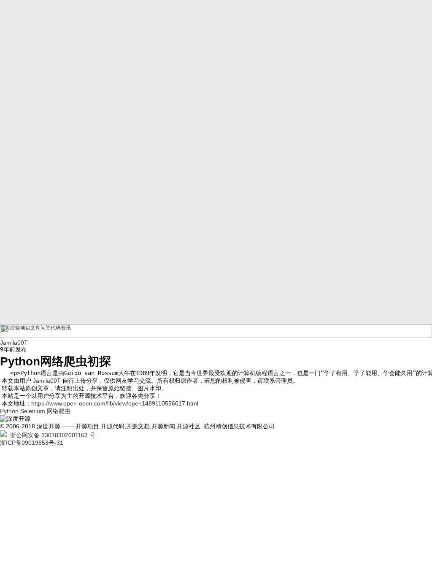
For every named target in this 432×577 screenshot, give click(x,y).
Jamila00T (46, 380)
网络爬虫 (58, 411)
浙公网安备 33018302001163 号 (51, 435)
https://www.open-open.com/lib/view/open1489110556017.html (114, 403)
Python (9, 411)
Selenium (32, 411)
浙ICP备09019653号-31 (31, 442)
